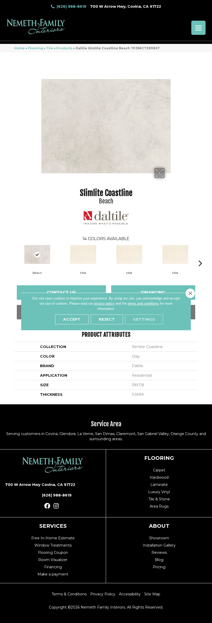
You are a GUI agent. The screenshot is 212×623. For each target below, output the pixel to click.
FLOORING (159, 458)
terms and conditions (143, 303)
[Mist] (83, 254)
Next (200, 255)
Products (64, 48)
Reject (107, 319)
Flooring (35, 48)
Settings (144, 319)
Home (19, 48)
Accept (72, 319)
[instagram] (56, 506)
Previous (12, 255)
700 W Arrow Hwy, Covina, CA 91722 (125, 6)
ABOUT (159, 526)
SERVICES (53, 526)
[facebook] (47, 506)
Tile (49, 48)
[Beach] (37, 254)
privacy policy (104, 303)
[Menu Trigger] (198, 28)
